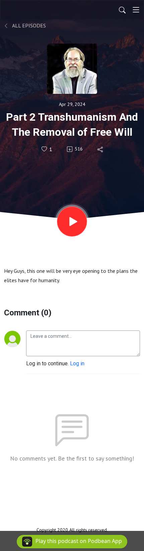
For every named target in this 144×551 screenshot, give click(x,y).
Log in (77, 363)
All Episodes (28, 25)
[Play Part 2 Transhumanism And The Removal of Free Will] (72, 221)
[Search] (122, 9)
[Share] (100, 149)
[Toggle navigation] (136, 9)
